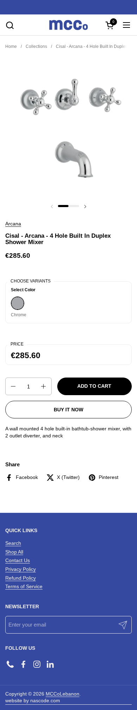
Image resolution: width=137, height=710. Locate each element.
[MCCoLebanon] (68, 25)
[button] (9, 25)
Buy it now (68, 409)
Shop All (14, 552)
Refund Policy (20, 578)
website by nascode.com (32, 700)
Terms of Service (24, 586)
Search (13, 543)
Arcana (13, 223)
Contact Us (17, 560)
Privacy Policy (20, 569)
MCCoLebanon (62, 694)
